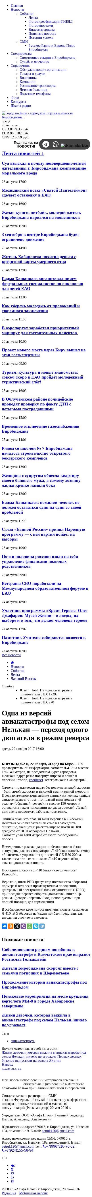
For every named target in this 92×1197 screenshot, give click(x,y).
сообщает (36, 780)
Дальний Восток (23, 679)
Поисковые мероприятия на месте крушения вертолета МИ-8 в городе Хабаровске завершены (45, 1001)
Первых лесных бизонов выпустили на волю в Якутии (42, 1058)
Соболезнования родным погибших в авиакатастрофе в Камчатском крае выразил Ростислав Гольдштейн (46, 954)
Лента (15, 674)
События (17, 670)
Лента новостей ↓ (23, 153)
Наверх (7, 1064)
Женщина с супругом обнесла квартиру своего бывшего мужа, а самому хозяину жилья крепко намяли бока (41, 480)
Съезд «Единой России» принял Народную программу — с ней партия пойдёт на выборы (43, 534)
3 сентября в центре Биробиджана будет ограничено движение (40, 237)
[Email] (12, 1181)
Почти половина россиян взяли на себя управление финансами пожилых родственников (40, 561)
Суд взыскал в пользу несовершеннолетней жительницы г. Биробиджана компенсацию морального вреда (44, 168)
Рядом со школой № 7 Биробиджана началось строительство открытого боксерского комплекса (37, 453)
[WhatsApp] (29, 926)
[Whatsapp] (12, 1177)
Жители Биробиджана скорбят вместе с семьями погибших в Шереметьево (40, 970)
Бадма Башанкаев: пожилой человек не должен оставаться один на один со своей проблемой (41, 507)
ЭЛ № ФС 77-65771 (72, 1096)
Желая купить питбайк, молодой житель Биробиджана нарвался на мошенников (41, 215)
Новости (17, 666)
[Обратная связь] (12, 1173)
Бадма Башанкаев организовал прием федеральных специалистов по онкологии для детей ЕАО (42, 283)
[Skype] (35, 926)
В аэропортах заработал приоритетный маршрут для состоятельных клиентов (40, 330)
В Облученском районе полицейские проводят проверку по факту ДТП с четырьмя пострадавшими (37, 404)
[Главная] (12, 662)
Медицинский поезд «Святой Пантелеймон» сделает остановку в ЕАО (45, 192)
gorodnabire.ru (12, 1084)
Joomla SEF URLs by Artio (11, 1069)
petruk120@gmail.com (58, 1131)
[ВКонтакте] (4, 926)
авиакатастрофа (23, 1041)
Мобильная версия (33, 1193)
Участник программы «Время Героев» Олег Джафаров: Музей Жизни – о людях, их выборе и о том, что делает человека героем (45, 615)
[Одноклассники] (10, 926)
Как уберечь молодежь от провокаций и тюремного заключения (41, 308)
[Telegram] (42, 926)
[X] (17, 926)
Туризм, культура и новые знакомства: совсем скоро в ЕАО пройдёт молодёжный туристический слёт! (42, 377)
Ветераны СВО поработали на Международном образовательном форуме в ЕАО (45, 588)
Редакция (9, 1193)
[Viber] (23, 926)
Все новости (11, 655)
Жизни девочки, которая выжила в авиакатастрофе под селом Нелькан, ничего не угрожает (44, 1020)
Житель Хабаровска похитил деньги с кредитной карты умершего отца (39, 259)
